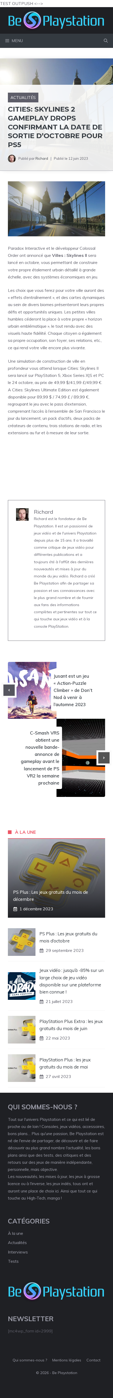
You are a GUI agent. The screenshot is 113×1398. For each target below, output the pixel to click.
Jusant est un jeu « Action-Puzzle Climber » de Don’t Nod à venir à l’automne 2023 (73, 690)
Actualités (23, 97)
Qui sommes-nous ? (30, 1360)
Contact (93, 1360)
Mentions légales (66, 1360)
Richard (41, 158)
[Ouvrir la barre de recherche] (106, 41)
